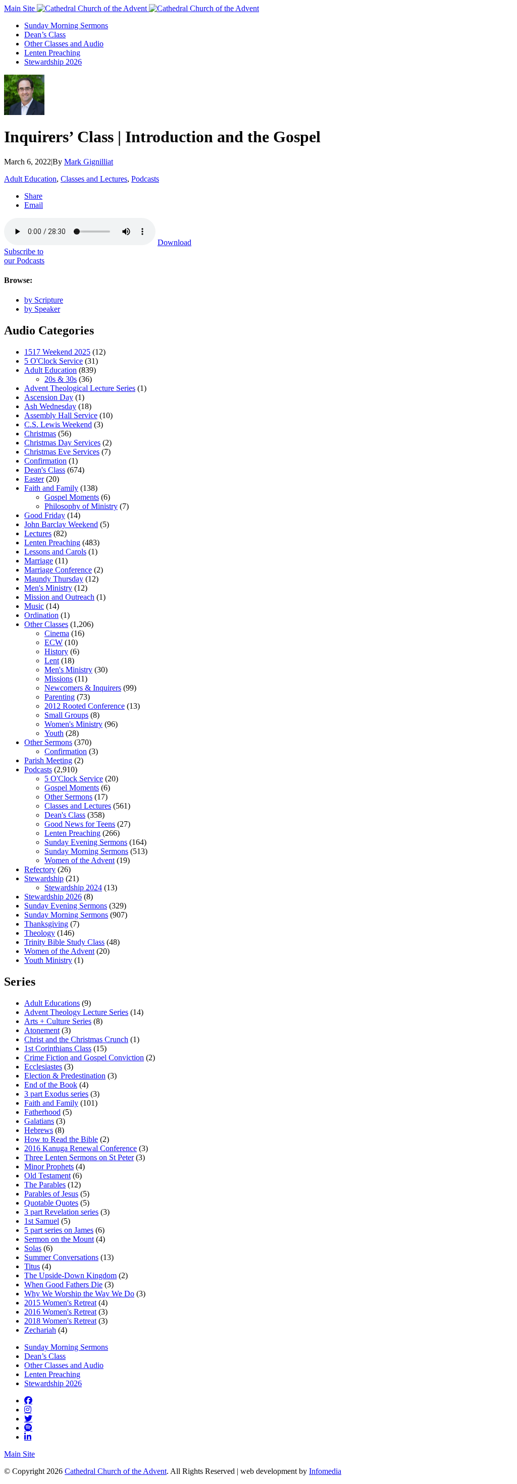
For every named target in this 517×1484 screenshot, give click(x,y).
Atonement (42, 1030)
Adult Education (30, 179)
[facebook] (28, 1400)
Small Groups (66, 715)
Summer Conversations (61, 1257)
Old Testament (47, 1175)
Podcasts (145, 179)
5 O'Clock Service (53, 361)
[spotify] (28, 1427)
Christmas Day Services (62, 442)
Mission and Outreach (59, 597)
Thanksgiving (46, 924)
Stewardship (44, 878)
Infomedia (325, 1471)
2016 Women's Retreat (60, 1311)
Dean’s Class (45, 34)
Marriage (38, 560)
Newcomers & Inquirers (82, 687)
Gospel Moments (71, 497)
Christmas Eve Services (61, 451)
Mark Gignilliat (88, 161)
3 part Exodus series (56, 1094)
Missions (58, 678)
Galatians (39, 1121)
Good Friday (44, 515)
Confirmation (45, 460)
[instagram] (27, 1409)
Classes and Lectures (94, 179)
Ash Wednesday (50, 406)
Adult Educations (52, 1003)
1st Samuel (41, 1221)
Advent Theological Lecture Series (79, 388)
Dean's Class (44, 470)
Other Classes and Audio (64, 43)
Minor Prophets (49, 1166)
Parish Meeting (48, 760)
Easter (34, 479)
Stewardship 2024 (73, 887)
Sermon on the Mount (59, 1239)
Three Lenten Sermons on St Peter (79, 1157)
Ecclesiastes (43, 1066)
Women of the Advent (79, 860)
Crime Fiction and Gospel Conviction (84, 1057)
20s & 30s (60, 379)
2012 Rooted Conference (84, 706)
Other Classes (46, 624)
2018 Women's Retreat (60, 1321)
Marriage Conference (58, 569)
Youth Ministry (48, 960)
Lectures (37, 533)
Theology (39, 933)
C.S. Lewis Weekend (58, 424)
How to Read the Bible (61, 1139)
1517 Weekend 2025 (57, 352)
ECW (53, 642)
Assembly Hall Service (60, 415)
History (56, 651)
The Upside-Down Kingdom (70, 1275)
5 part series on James (58, 1230)
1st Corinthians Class (57, 1048)
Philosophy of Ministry (81, 506)
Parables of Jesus (51, 1193)
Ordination (41, 615)
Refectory (40, 869)
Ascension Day (48, 397)
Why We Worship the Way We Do (79, 1293)
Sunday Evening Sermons (85, 842)
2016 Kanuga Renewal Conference (80, 1148)
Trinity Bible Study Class (64, 942)
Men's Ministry (48, 588)
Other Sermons (48, 742)
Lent (51, 660)
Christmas (40, 433)
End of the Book (50, 1084)
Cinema (56, 633)
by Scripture (43, 300)
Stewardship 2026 (53, 62)
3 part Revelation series (61, 1212)
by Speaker (42, 309)
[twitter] (28, 1418)
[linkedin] (27, 1437)
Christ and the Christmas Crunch (76, 1039)
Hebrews (38, 1130)
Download (174, 242)
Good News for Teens (79, 824)
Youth (54, 733)
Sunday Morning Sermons (66, 25)
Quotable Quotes (51, 1202)
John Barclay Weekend (61, 524)
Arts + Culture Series (57, 1021)
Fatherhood (42, 1112)
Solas (32, 1248)
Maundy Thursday (53, 579)
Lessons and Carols (55, 551)
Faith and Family (51, 488)
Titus (32, 1266)
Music (34, 606)
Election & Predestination (65, 1075)
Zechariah (40, 1330)
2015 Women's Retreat (60, 1302)
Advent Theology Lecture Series (76, 1012)
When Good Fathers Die (63, 1284)
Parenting (59, 697)
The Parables (45, 1184)
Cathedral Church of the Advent (116, 1471)
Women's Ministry (73, 724)
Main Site (20, 8)
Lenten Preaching (52, 52)
